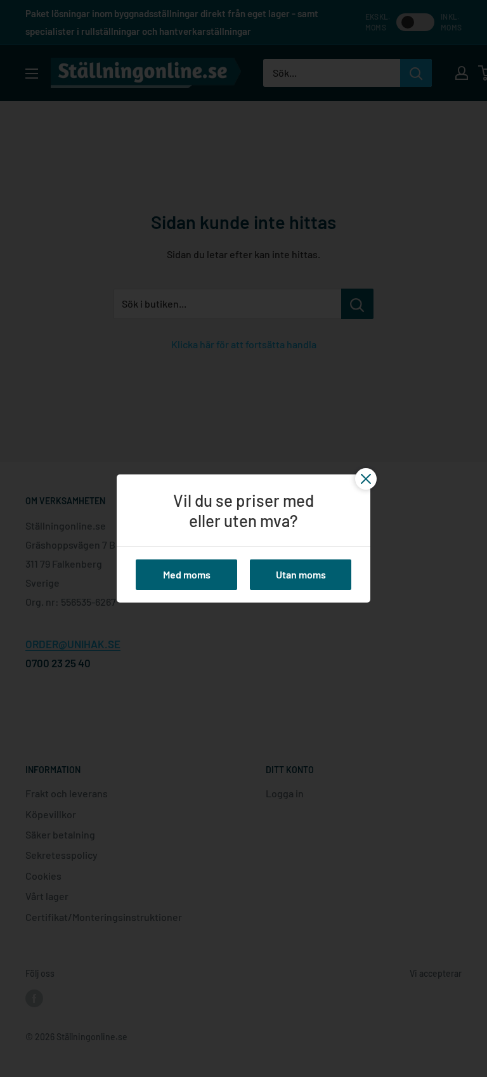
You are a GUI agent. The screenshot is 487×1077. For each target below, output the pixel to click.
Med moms (187, 574)
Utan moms (301, 574)
